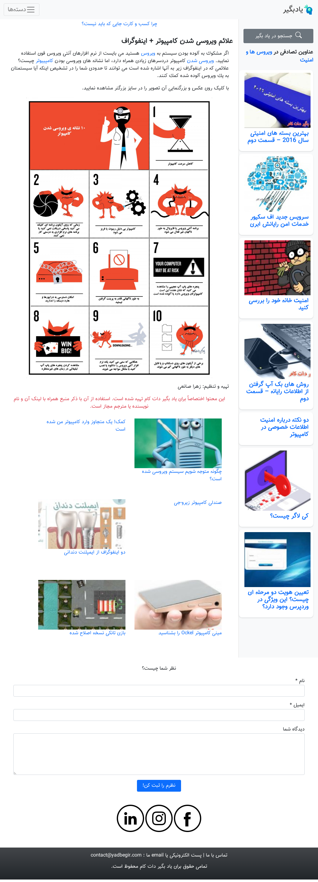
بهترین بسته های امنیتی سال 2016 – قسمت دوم (278, 137)
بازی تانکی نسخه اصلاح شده (97, 633)
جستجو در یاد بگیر (275, 36)
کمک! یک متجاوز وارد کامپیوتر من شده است (86, 425)
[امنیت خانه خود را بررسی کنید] (276, 268)
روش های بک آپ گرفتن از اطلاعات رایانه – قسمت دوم (277, 391)
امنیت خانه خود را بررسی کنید (279, 304)
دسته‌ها (17, 10)
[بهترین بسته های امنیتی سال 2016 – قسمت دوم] (276, 100)
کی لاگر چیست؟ (289, 516)
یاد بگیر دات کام (156, 867)
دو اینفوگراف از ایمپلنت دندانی (94, 552)
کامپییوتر (44, 61)
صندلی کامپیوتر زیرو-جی (198, 503)
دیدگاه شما (294, 729)
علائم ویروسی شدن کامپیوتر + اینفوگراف (177, 41)
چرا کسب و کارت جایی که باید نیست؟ (119, 24)
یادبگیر (293, 10)
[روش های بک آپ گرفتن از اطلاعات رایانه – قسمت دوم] (276, 351)
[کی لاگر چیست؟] (276, 480)
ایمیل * (297, 705)
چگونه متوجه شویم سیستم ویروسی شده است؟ (182, 475)
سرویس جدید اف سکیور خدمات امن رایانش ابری (279, 220)
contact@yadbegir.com (116, 855)
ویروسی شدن (200, 61)
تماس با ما (216, 855)
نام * (300, 681)
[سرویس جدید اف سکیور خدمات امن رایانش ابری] (276, 184)
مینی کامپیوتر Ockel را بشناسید (190, 633)
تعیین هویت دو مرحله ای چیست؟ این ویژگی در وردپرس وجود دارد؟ (278, 599)
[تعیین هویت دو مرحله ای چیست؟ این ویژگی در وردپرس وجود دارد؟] (276, 559)
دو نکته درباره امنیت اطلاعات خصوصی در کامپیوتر (284, 427)
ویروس (148, 53)
